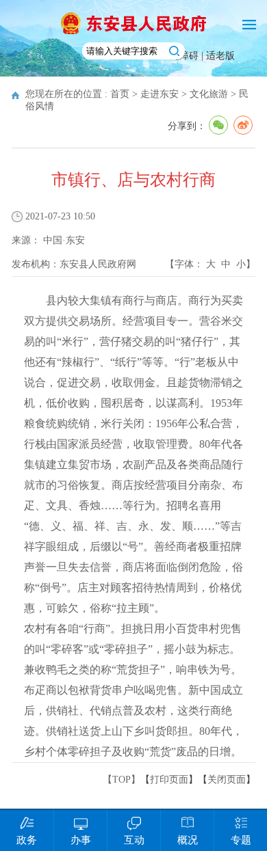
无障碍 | (188, 56)
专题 (241, 840)
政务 (26, 840)
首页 (119, 94)
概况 (187, 840)
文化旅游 (209, 94)
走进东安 (159, 94)
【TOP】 (121, 779)
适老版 (220, 56)
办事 (81, 840)
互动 (134, 840)
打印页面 (169, 779)
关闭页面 (226, 779)
